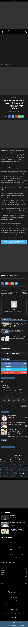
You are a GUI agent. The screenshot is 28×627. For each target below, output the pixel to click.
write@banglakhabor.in (16, 603)
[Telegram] (22, 116)
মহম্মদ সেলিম (16, 275)
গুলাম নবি (7, 275)
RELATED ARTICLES (6, 319)
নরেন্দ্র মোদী (11, 275)
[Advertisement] (14, 15)
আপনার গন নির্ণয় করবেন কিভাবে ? (15, 541)
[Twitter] (13, 116)
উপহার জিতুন (3, 333)
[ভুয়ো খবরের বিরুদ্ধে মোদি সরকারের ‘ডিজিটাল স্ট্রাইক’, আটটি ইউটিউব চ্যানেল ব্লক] (5, 338)
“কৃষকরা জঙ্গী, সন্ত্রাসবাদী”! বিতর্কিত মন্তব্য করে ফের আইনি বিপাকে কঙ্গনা (7, 294)
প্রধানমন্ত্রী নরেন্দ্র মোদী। (20, 176)
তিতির (10, 111)
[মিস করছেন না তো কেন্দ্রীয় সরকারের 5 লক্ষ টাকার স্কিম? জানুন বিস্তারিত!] (5, 331)
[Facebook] (9, 116)
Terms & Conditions (15, 622)
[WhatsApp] (19, 116)
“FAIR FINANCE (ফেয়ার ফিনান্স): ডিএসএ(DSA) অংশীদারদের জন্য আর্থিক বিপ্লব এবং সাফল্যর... (17, 531)
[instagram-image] (4, 463)
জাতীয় (9, 64)
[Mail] (15, 613)
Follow (24, 366)
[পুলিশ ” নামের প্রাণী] (4, 418)
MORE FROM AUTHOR (18, 319)
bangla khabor (11, 417)
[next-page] (5, 344)
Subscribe (23, 372)
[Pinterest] (16, 116)
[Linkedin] (11, 613)
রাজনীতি (6, 64)
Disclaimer (22, 622)
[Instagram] (7, 613)
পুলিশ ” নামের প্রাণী (12, 415)
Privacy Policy (6, 622)
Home (2, 64)
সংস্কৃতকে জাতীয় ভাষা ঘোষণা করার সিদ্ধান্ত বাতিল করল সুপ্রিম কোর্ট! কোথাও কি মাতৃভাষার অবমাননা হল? (17, 325)
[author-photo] (14, 307)
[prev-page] (2, 344)
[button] (2, 32)
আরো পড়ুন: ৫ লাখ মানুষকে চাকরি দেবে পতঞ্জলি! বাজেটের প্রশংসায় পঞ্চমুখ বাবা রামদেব (14, 242)
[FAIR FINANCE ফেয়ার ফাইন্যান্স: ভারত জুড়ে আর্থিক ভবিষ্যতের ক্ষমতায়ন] (4, 425)
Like (25, 363)
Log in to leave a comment (14, 353)
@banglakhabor (14, 457)
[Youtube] (16, 617)
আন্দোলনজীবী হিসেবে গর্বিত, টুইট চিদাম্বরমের (21, 293)
